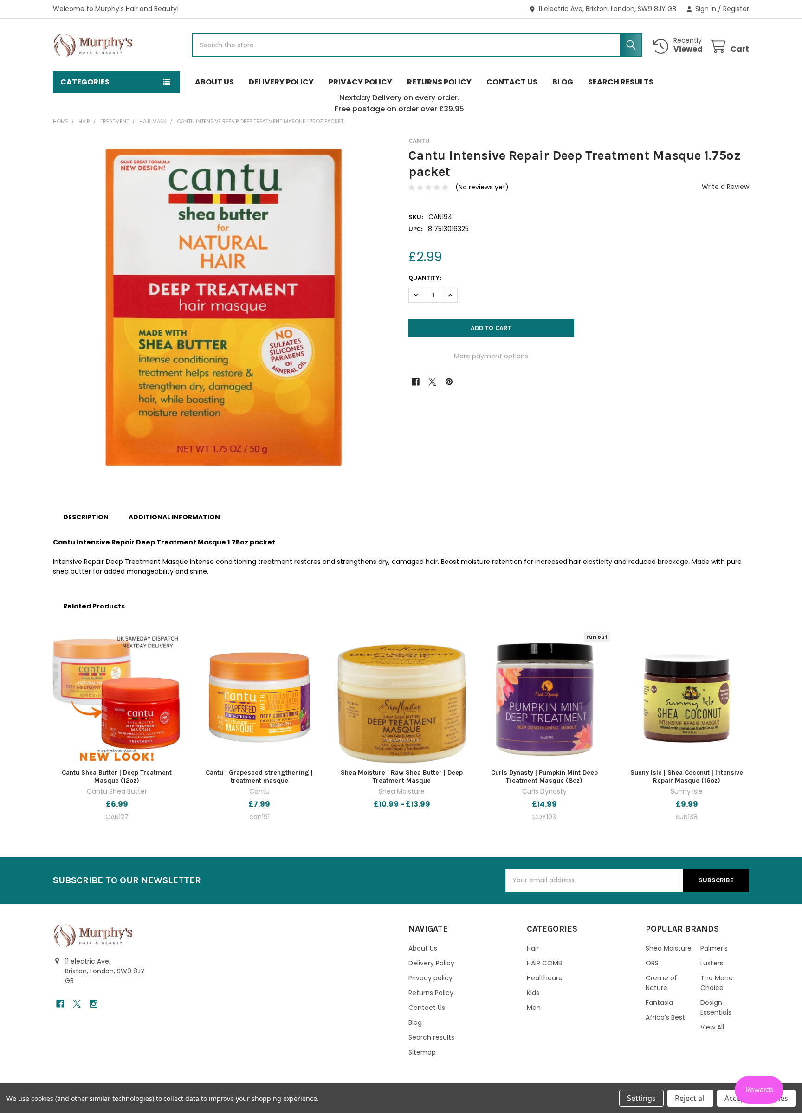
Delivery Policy (281, 82)
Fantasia (659, 1002)
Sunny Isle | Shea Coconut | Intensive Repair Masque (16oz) (686, 777)
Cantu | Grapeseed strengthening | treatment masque (259, 777)
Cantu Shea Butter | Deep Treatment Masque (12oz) (117, 777)
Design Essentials (715, 1007)
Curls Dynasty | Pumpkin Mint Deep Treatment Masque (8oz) (544, 777)
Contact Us (511, 82)
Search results (620, 82)
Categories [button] (85, 82)
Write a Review (725, 186)
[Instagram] (93, 1004)
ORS (652, 963)
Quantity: (424, 278)
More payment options (491, 356)
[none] (223, 307)
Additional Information (174, 517)
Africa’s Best (665, 1017)
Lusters (711, 963)
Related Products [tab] (94, 606)
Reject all (690, 1098)
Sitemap (422, 1052)
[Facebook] (415, 382)
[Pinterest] (449, 382)
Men (534, 1007)
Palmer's (714, 948)
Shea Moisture (669, 948)
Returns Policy (439, 82)
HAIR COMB (544, 963)
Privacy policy (360, 82)
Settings (641, 1098)
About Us (214, 82)
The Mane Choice (716, 982)
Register (736, 8)
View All (712, 1027)
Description (86, 517)
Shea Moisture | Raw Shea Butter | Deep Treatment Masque (402, 777)
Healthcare (545, 978)
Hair (533, 948)
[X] (432, 382)
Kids (533, 992)
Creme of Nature (661, 982)
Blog (562, 82)
